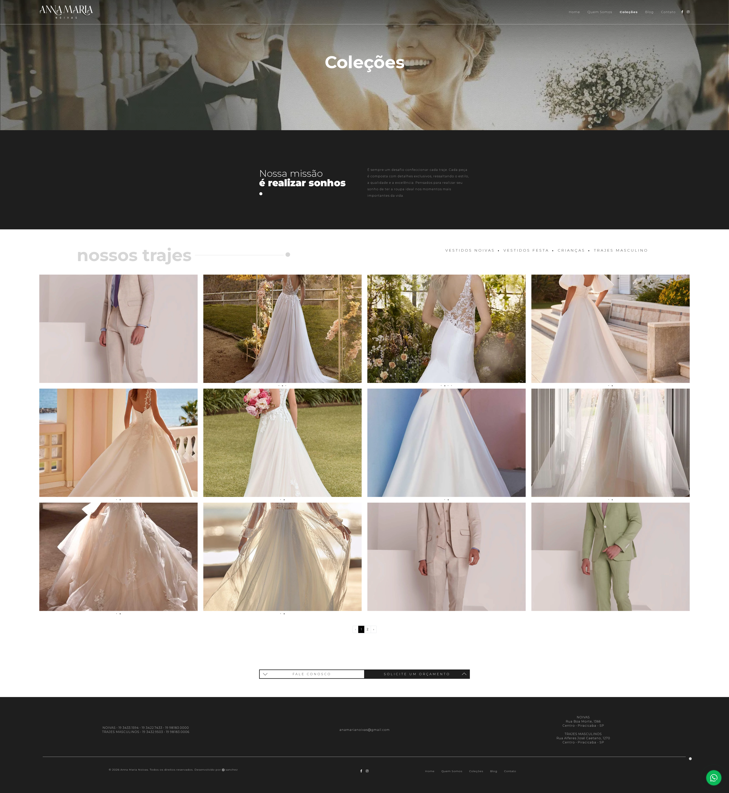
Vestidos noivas (470, 250)
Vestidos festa (526, 250)
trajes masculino (621, 250)
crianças (571, 250)
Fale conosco (312, 674)
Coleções (629, 12)
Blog (649, 12)
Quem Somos (599, 12)
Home (574, 12)
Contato (668, 12)
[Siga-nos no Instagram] (688, 11)
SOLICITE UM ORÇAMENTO (417, 674)
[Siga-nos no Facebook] (682, 11)
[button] (194, 278)
